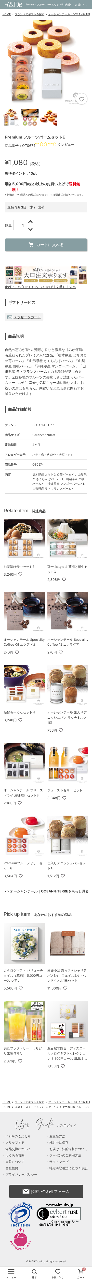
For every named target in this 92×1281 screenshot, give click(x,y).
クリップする (15, 1142)
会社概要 (11, 1168)
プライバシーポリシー (21, 1174)
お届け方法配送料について (68, 1149)
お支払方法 (57, 1136)
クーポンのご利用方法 (65, 1155)
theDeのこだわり (18, 1136)
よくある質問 (15, 1155)
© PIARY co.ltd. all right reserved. (46, 1261)
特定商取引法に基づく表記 (68, 1168)
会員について (15, 1162)
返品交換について (18, 1149)
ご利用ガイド (46, 1126)
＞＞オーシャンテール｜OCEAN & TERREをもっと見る (46, 891)
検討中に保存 (58, 1142)
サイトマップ (58, 1162)
